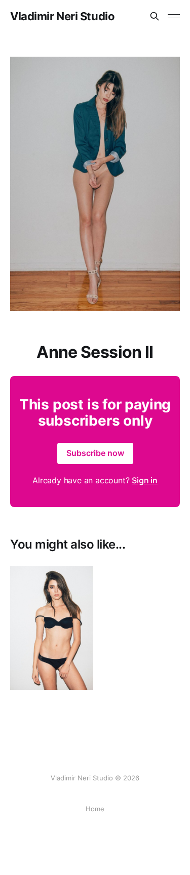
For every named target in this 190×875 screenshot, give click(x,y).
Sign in (145, 480)
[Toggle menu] (173, 16)
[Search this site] (154, 16)
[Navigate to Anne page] (51, 628)
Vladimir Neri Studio (62, 16)
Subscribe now (95, 453)
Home (95, 809)
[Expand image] (78, 675)
